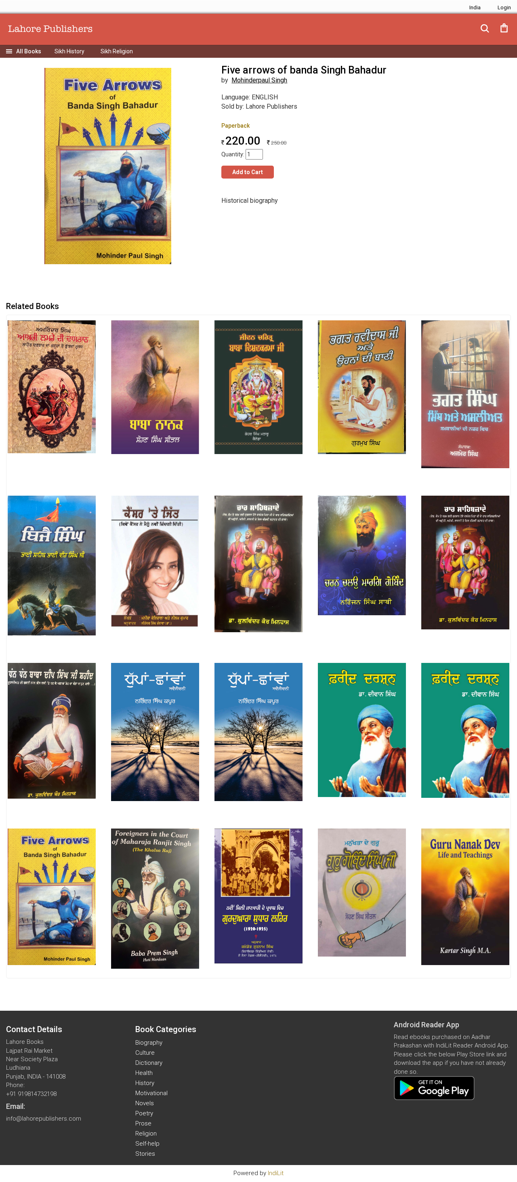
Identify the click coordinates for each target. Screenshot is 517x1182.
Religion (146, 1133)
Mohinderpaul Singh (259, 80)
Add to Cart (247, 172)
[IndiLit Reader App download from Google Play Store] (434, 1088)
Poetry (144, 1113)
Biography (148, 1042)
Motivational (151, 1093)
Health (144, 1073)
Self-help (147, 1143)
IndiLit (276, 1173)
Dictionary (148, 1062)
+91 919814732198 (31, 1094)
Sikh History (69, 51)
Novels (144, 1103)
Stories (145, 1153)
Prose (143, 1123)
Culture (145, 1052)
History (144, 1083)
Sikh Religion (117, 51)
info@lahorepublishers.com (43, 1118)
